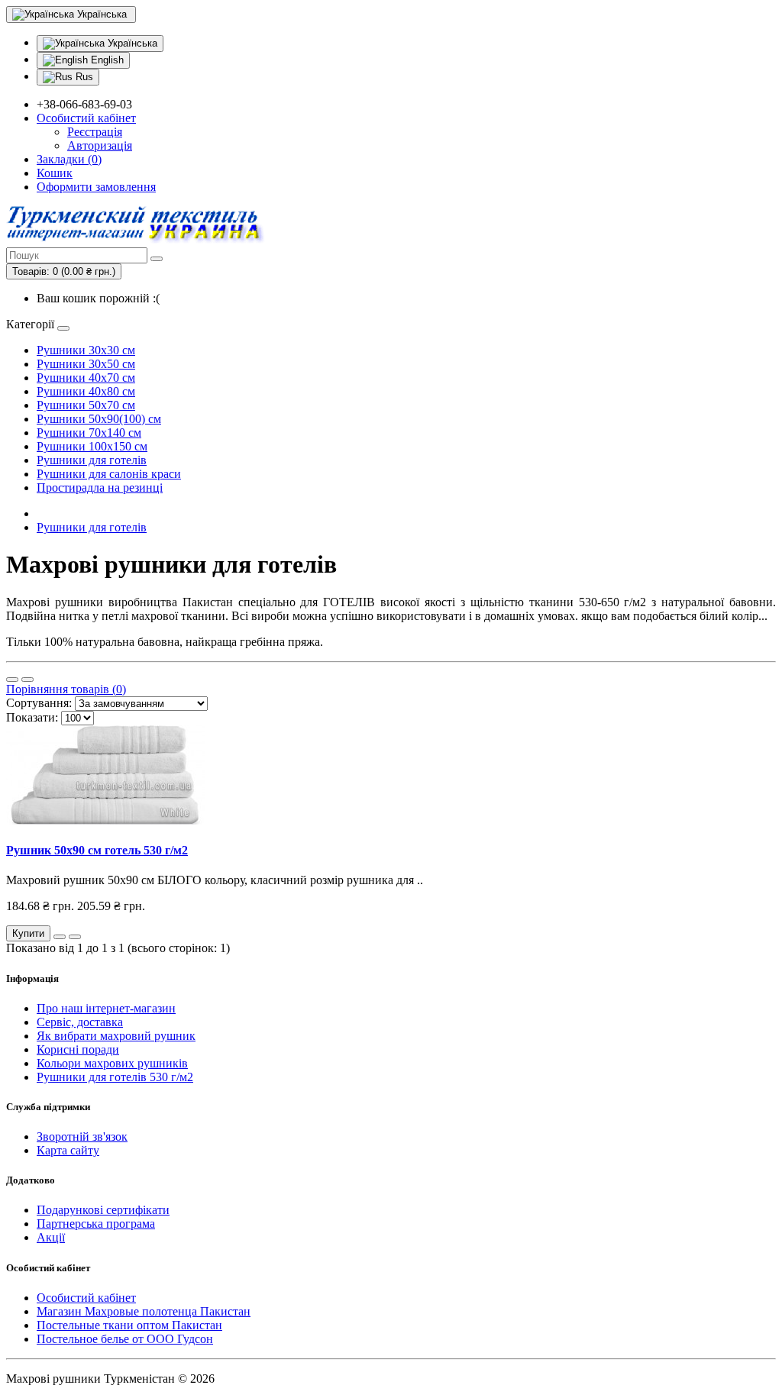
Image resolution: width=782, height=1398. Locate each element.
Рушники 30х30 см (86, 350)
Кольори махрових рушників (112, 1063)
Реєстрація (94, 131)
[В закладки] (59, 937)
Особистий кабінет (86, 1297)
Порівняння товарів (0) (66, 689)
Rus (83, 76)
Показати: (32, 717)
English (106, 60)
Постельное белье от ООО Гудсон (125, 1338)
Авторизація (99, 145)
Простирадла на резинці (100, 487)
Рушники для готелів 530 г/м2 (115, 1076)
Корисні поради (78, 1049)
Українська (131, 43)
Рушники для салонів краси (109, 473)
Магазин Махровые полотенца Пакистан (143, 1311)
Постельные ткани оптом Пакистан (129, 1325)
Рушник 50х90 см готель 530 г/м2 (97, 850)
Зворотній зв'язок (82, 1136)
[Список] (12, 679)
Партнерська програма (96, 1223)
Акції (51, 1237)
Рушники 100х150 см (92, 446)
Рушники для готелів (92, 460)
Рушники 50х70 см (86, 405)
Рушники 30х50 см (86, 363)
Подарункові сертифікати (103, 1209)
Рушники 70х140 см (89, 432)
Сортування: (39, 702)
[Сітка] (27, 679)
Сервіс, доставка (80, 1021)
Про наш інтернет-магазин (106, 1008)
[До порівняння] (75, 937)
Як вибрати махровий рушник (116, 1035)
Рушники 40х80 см (86, 391)
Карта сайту (68, 1150)
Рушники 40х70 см (86, 377)
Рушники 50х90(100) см (99, 418)
